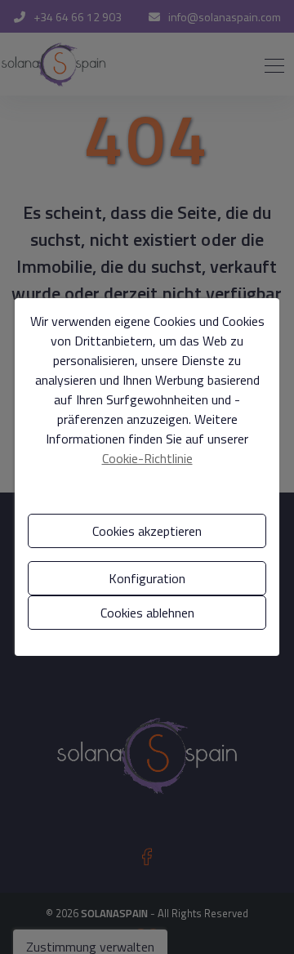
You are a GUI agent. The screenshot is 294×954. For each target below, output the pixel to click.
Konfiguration (147, 578)
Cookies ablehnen (147, 612)
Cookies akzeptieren (147, 531)
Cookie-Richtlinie (147, 458)
